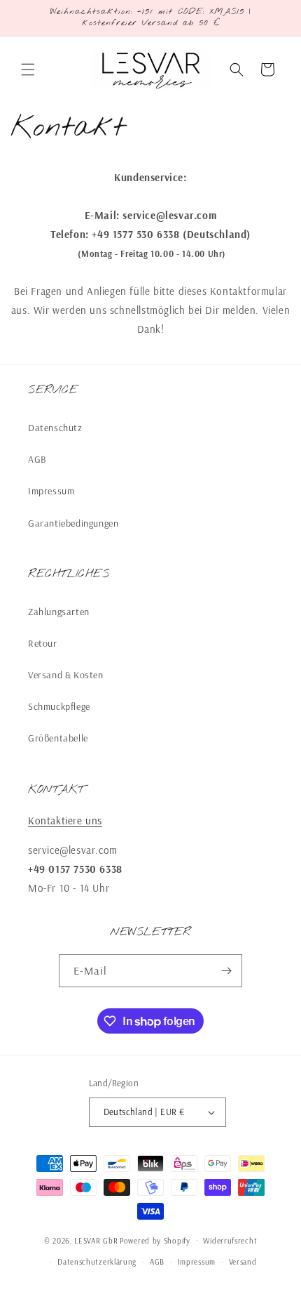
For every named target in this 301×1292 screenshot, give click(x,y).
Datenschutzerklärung (96, 1262)
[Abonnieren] (226, 970)
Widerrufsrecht (230, 1241)
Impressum (51, 491)
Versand (243, 1262)
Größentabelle (58, 738)
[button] (28, 69)
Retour (42, 643)
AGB (37, 459)
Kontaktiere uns (65, 820)
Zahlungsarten (59, 611)
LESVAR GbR (96, 1240)
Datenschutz (55, 427)
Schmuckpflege (59, 706)
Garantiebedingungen (73, 523)
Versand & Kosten (66, 674)
